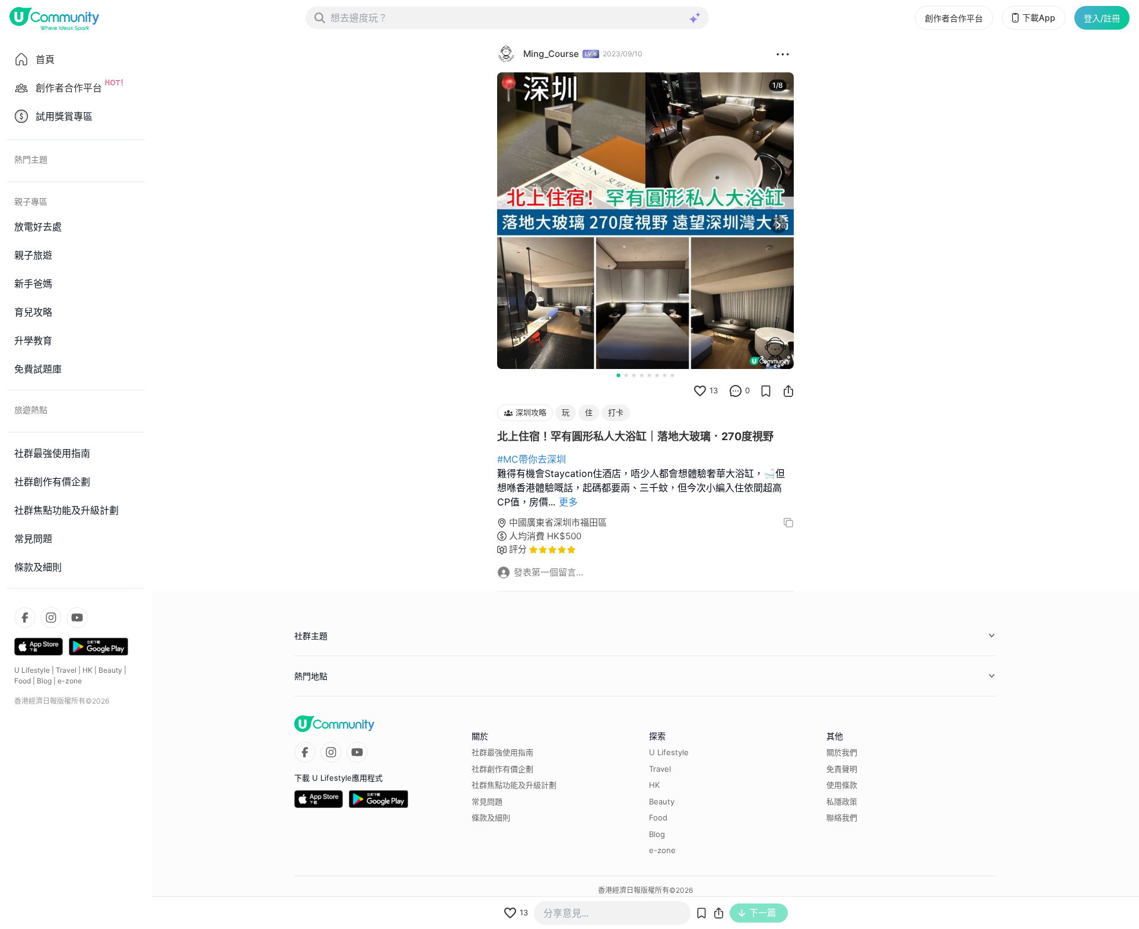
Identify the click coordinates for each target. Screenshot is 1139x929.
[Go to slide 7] (664, 375)
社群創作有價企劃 (502, 769)
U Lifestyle (32, 670)
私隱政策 (841, 801)
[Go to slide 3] (633, 375)
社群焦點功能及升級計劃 (514, 785)
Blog (44, 680)
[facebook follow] (25, 617)
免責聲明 (841, 769)
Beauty (110, 670)
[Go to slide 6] (657, 375)
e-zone (70, 680)
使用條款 (841, 785)
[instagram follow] (51, 617)
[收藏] (766, 391)
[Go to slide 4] (641, 375)
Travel (66, 670)
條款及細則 (491, 817)
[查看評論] (735, 391)
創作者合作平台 (954, 18)
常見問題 (487, 801)
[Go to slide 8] (672, 375)
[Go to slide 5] (649, 375)
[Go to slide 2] (626, 375)
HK (87, 670)
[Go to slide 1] (618, 375)
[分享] (788, 391)
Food (22, 680)
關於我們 (841, 752)
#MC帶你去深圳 (531, 459)
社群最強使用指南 (502, 752)
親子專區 (30, 201)
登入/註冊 (1102, 18)
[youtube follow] (77, 617)
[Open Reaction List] (782, 54)
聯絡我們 (841, 817)
